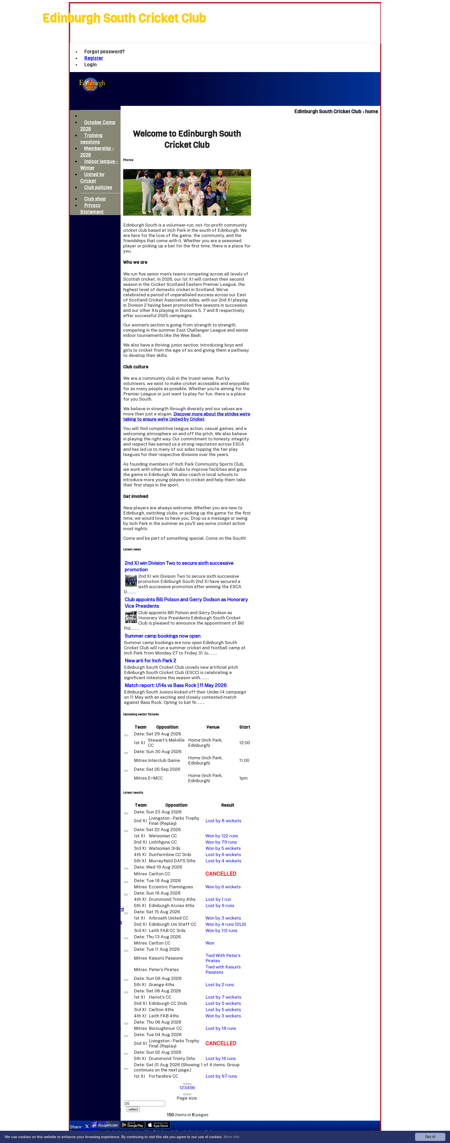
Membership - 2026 (97, 151)
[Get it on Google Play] (132, 1126)
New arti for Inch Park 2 (150, 660)
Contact (89, 1129)
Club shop (95, 199)
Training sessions (91, 138)
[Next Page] (185, 1094)
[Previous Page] (189, 1084)
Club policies (98, 187)
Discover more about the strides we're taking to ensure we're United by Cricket (186, 416)
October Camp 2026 (97, 125)
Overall (98, 1122)
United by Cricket (92, 177)
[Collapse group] (126, 735)
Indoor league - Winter (99, 164)
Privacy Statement (92, 208)
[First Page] (185, 1084)
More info (231, 1137)
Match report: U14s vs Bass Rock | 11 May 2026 (176, 685)
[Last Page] (189, 1094)
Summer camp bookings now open (163, 636)
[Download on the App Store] (158, 1126)
